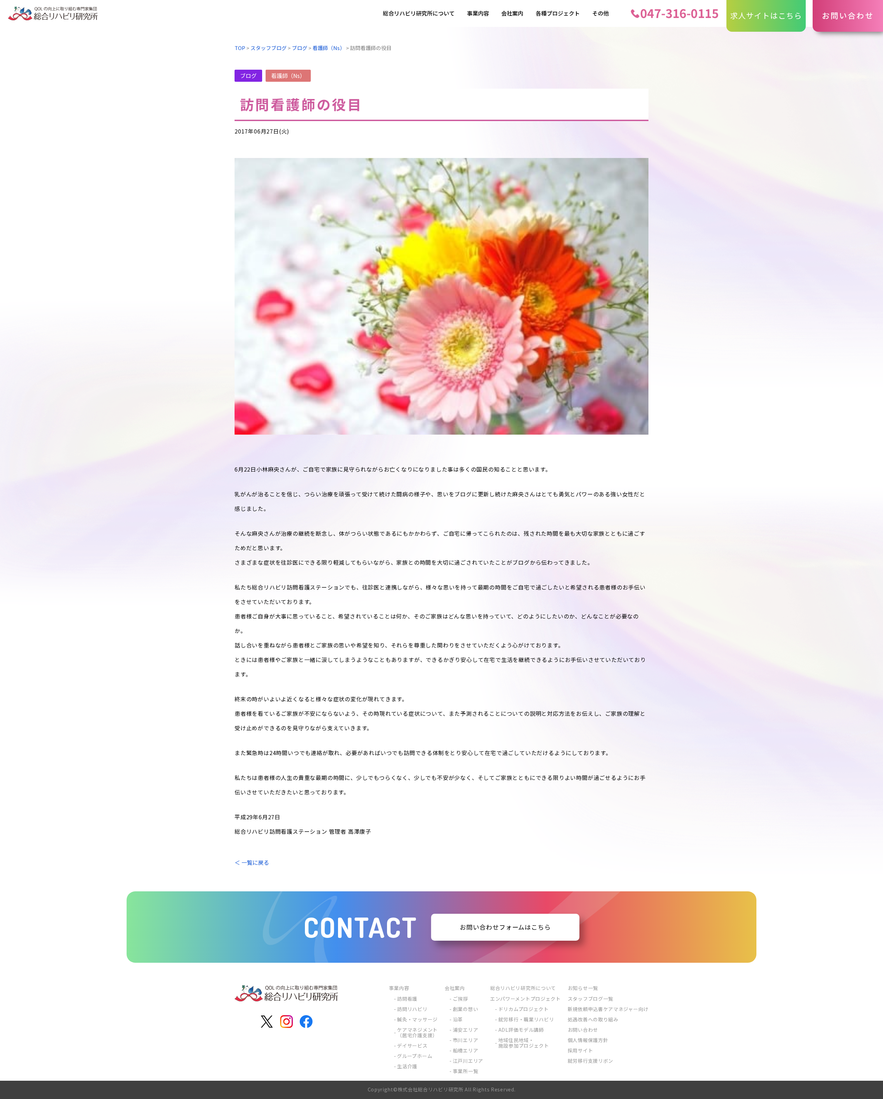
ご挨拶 (460, 998)
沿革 (458, 1019)
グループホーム (414, 1055)
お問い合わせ (848, 15)
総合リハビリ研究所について (419, 13)
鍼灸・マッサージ (417, 1019)
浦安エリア (465, 1029)
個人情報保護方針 (588, 1040)
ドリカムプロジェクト (523, 1009)
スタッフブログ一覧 (590, 998)
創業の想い (465, 1009)
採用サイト (580, 1050)
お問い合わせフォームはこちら (505, 927)
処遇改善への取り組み (593, 1019)
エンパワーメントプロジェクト (525, 998)
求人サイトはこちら (766, 15)
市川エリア (465, 1040)
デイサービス (412, 1045)
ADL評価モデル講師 (521, 1029)
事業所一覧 (465, 1071)
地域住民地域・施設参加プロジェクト (523, 1043)
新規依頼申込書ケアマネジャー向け (608, 1009)
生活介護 (407, 1066)
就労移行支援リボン (590, 1060)
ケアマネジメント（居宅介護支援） (417, 1032)
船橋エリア (465, 1050)
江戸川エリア (468, 1060)
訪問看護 (407, 998)
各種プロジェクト (558, 13)
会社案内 (512, 13)
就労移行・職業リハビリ (526, 1019)
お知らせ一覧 (583, 987)
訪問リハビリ (412, 1009)
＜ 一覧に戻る (252, 862)
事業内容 (478, 13)
